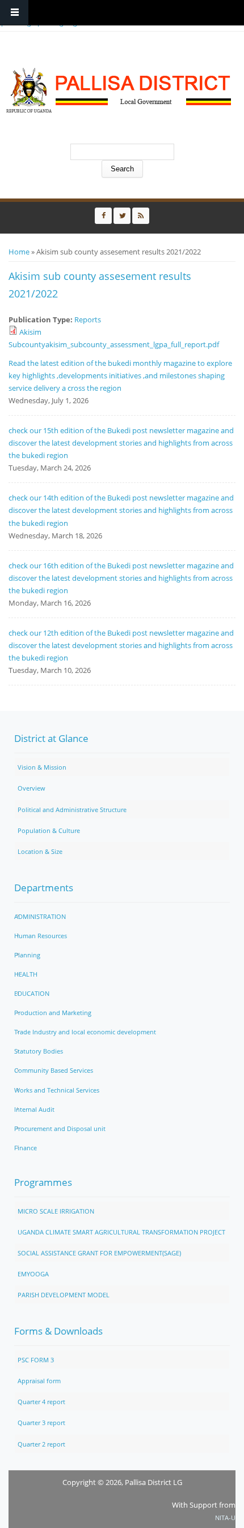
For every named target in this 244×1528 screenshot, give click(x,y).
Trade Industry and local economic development (85, 1032)
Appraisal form (39, 1380)
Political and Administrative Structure (72, 809)
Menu (14, 12)
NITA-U (225, 1517)
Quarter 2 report (41, 1444)
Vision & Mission (42, 767)
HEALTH (25, 974)
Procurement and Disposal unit (60, 1128)
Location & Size (40, 851)
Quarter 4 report (41, 1401)
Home (19, 252)
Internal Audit (34, 1109)
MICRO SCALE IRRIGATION (56, 1211)
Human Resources (40, 935)
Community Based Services (53, 1070)
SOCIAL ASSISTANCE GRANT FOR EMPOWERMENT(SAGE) (99, 1253)
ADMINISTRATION (40, 916)
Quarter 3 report (41, 1422)
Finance (25, 1147)
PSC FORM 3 (36, 1360)
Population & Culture (49, 830)
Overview (31, 788)
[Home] (119, 90)
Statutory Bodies (38, 1051)
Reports (87, 319)
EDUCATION (31, 993)
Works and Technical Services (56, 1090)
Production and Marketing (52, 1012)
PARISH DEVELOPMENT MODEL (64, 1294)
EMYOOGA (33, 1274)
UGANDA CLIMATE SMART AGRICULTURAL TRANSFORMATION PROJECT (121, 1232)
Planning (27, 955)
